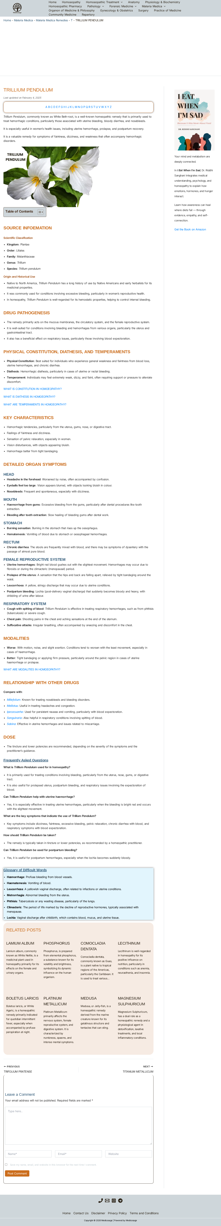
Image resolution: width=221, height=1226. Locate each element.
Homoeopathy (71, 2)
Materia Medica (152, 6)
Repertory (88, 14)
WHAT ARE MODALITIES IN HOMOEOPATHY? (31, 669)
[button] (121, 2)
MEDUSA (89, 998)
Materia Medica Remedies (52, 20)
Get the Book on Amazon (190, 229)
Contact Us (80, 1213)
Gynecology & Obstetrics (116, 10)
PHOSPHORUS (57, 943)
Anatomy (134, 2)
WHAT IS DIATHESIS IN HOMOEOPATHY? (29, 396)
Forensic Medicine (121, 6)
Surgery (143, 10)
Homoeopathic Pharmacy (65, 6)
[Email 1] (107, 1200)
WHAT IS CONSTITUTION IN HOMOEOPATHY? (32, 389)
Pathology (93, 6)
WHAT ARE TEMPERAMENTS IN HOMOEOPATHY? (34, 404)
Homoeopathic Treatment (102, 2)
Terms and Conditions (144, 1213)
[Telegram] (120, 1200)
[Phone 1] (100, 1200)
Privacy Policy (117, 1213)
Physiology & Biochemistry (162, 2)
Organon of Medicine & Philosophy (72, 10)
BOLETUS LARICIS (22, 998)
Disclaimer (98, 1213)
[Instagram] (114, 1200)
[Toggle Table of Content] (39, 212)
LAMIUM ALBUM (20, 943)
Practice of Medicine (167, 10)
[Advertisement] (110, 48)
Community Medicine (62, 14)
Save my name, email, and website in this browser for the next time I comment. (53, 1164)
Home (52, 2)
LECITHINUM (129, 943)
